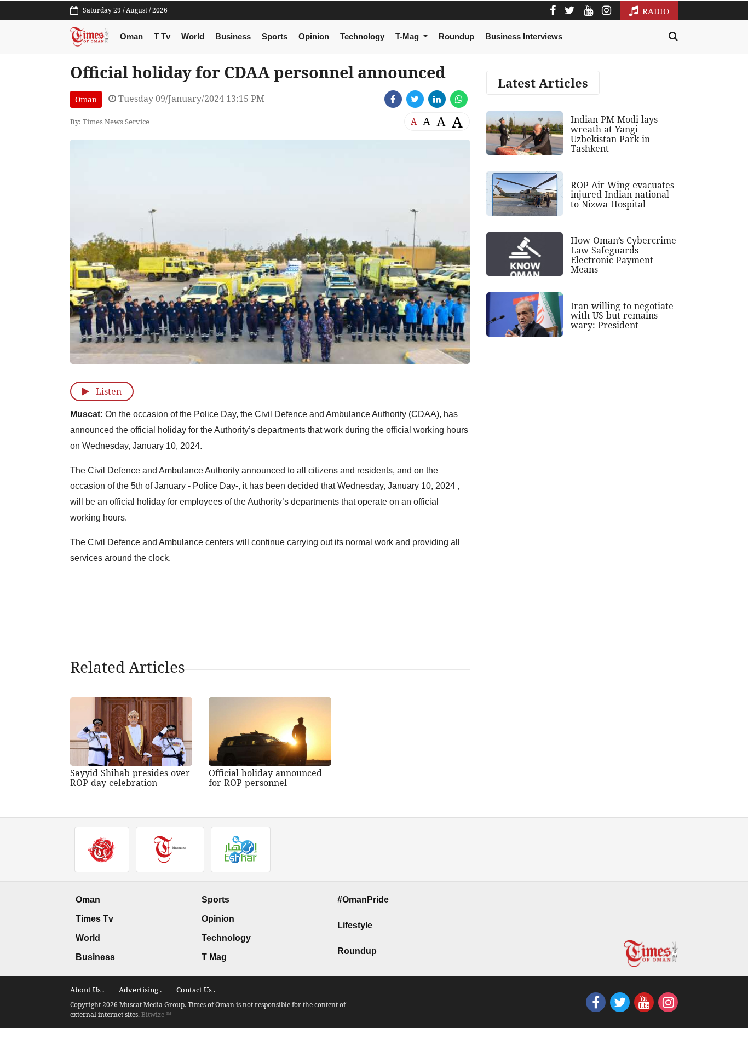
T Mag (214, 957)
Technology (362, 36)
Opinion (313, 36)
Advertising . (140, 990)
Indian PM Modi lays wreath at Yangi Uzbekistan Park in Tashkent (614, 133)
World (192, 36)
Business (233, 36)
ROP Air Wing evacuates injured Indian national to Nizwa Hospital (622, 194)
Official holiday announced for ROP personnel (265, 778)
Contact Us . (195, 990)
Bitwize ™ (156, 1014)
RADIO (654, 10)
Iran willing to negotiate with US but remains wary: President (622, 315)
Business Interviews (523, 36)
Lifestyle (354, 925)
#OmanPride (363, 899)
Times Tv (94, 918)
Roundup (456, 36)
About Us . (87, 990)
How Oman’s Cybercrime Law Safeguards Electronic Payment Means (623, 254)
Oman (131, 36)
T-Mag (408, 36)
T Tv (162, 36)
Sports (274, 36)
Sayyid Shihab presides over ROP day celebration (130, 778)
